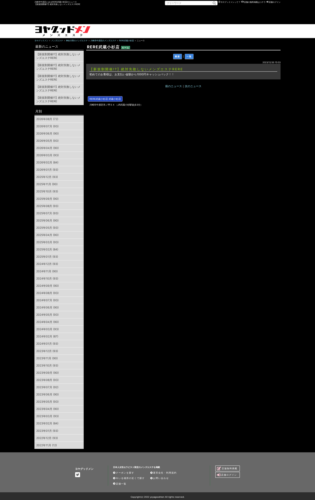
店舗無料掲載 (229, 468)
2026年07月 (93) (47, 126)
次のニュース (193, 86)
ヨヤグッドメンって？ (230, 2)
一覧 (189, 56)
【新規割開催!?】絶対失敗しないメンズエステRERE (58, 56)
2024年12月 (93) (47, 264)
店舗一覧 (121, 483)
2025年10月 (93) (47, 191)
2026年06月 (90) (47, 133)
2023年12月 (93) (47, 351)
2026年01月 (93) (47, 169)
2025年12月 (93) (47, 177)
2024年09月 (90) (47, 285)
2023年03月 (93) (47, 416)
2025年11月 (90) (47, 184)
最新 (177, 56)
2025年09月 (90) (47, 198)
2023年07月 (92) (47, 387)
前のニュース (173, 86)
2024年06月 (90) (47, 307)
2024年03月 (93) (47, 329)
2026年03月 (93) (47, 155)
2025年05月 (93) (47, 227)
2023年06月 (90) (47, 394)
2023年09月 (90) (47, 372)
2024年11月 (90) (47, 271)
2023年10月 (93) (47, 365)
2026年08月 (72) (47, 119)
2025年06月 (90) (47, 220)
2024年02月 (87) (47, 336)
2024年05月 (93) (47, 314)
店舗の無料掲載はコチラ (255, 2)
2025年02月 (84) (47, 249)
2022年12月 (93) (47, 438)
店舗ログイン (275, 2)
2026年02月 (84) (47, 162)
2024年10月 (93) (47, 278)
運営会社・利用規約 (165, 472)
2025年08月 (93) (47, 206)
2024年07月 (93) (47, 300)
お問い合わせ (161, 478)
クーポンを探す (125, 472)
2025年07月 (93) (47, 213)
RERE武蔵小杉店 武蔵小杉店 (105, 98)
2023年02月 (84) (47, 423)
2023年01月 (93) (47, 430)
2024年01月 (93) (47, 343)
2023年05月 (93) (47, 401)
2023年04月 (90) (47, 409)
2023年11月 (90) (47, 358)
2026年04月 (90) (47, 148)
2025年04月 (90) (47, 235)
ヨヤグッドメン (84, 468)
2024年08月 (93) (47, 293)
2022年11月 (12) (46, 445)
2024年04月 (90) (47, 322)
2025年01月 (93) (47, 256)
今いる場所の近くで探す (130, 478)
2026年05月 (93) (47, 140)
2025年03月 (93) (47, 242)
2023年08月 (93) (47, 380)
